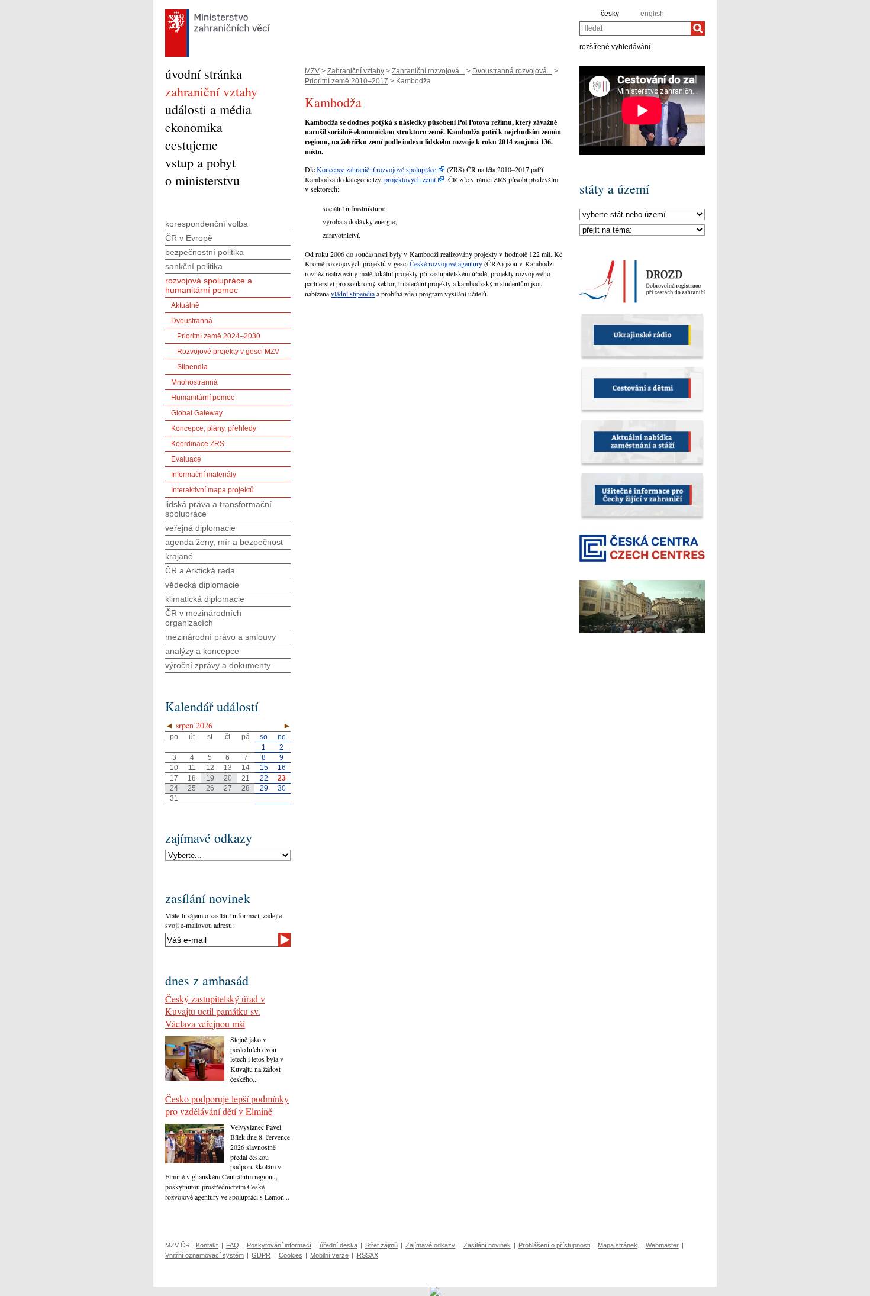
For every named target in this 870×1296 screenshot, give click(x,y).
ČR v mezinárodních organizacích (203, 617)
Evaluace (186, 459)
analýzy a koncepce (202, 651)
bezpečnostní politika (204, 252)
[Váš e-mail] (221, 940)
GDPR (261, 1255)
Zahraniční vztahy (355, 71)
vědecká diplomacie (202, 584)
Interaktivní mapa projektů (212, 490)
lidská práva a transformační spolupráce (218, 508)
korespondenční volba (206, 223)
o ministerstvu (202, 180)
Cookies (290, 1255)
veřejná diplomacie (200, 528)
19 (210, 778)
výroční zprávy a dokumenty (217, 665)
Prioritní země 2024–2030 (218, 336)
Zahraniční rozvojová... (428, 71)
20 (228, 778)
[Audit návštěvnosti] (435, 1291)
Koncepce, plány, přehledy (213, 428)
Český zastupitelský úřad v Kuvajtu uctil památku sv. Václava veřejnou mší (215, 1011)
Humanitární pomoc (202, 398)
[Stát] (642, 215)
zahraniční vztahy (211, 91)
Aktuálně (185, 305)
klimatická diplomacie (204, 599)
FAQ (232, 1245)
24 (174, 788)
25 (192, 788)
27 (228, 788)
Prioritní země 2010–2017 (346, 81)
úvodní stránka (203, 73)
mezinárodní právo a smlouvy (220, 636)
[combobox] (635, 28)
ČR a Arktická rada (200, 570)
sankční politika (194, 266)
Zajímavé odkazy (430, 1245)
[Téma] (642, 230)
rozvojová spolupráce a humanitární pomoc (208, 285)
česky (610, 13)
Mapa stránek (617, 1245)
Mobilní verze (329, 1255)
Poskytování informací (279, 1245)
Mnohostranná (194, 382)
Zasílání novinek (487, 1245)
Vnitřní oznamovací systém (204, 1255)
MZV (312, 71)
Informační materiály (203, 474)
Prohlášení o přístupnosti (554, 1245)
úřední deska (338, 1245)
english (652, 13)
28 (245, 788)
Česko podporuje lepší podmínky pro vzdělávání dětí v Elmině (227, 1104)
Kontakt (207, 1245)
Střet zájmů (381, 1245)
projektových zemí (410, 179)
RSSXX (367, 1255)
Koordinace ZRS (197, 444)
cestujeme (191, 144)
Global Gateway (197, 413)
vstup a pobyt (200, 162)
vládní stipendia (353, 293)
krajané (179, 556)
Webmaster (662, 1245)
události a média (208, 109)
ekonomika (194, 127)
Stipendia (192, 367)
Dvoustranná (191, 321)
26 (210, 788)
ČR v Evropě (188, 238)
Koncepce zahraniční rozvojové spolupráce (376, 169)
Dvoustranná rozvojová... (512, 71)
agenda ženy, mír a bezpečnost (224, 542)
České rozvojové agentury (446, 263)
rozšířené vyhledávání (614, 46)
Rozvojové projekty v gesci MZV (228, 351)
